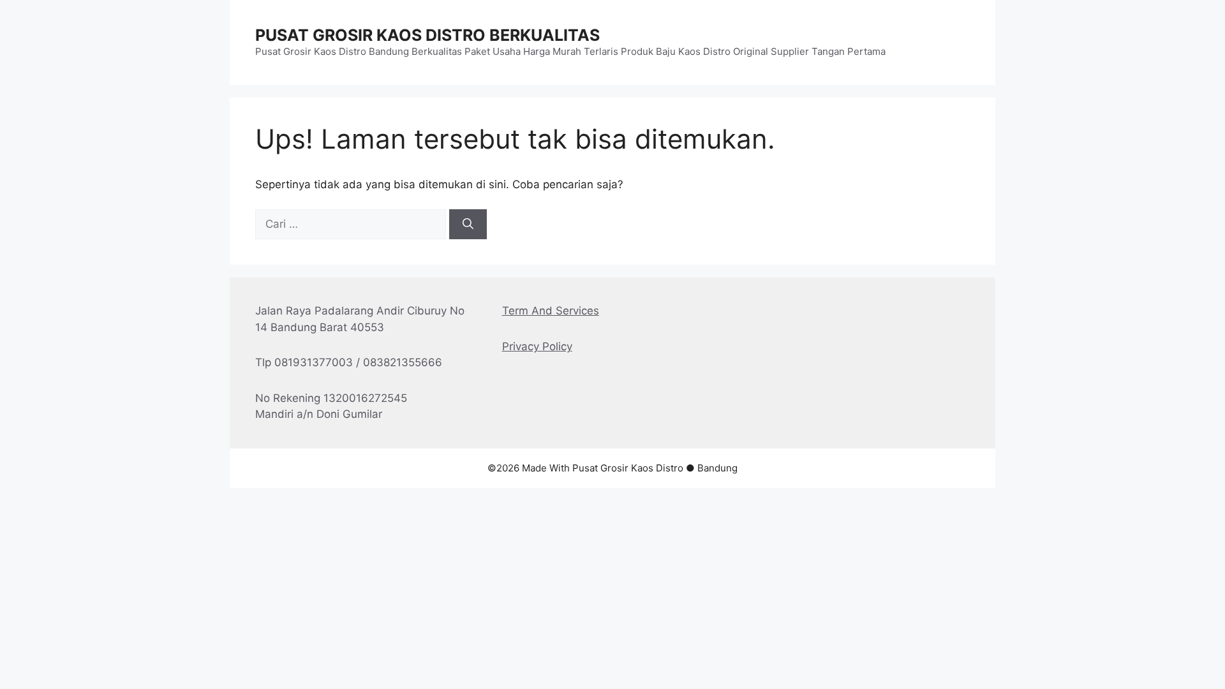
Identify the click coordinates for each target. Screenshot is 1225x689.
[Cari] (468, 224)
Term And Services (550, 310)
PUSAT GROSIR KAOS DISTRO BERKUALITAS (427, 35)
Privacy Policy (537, 346)
